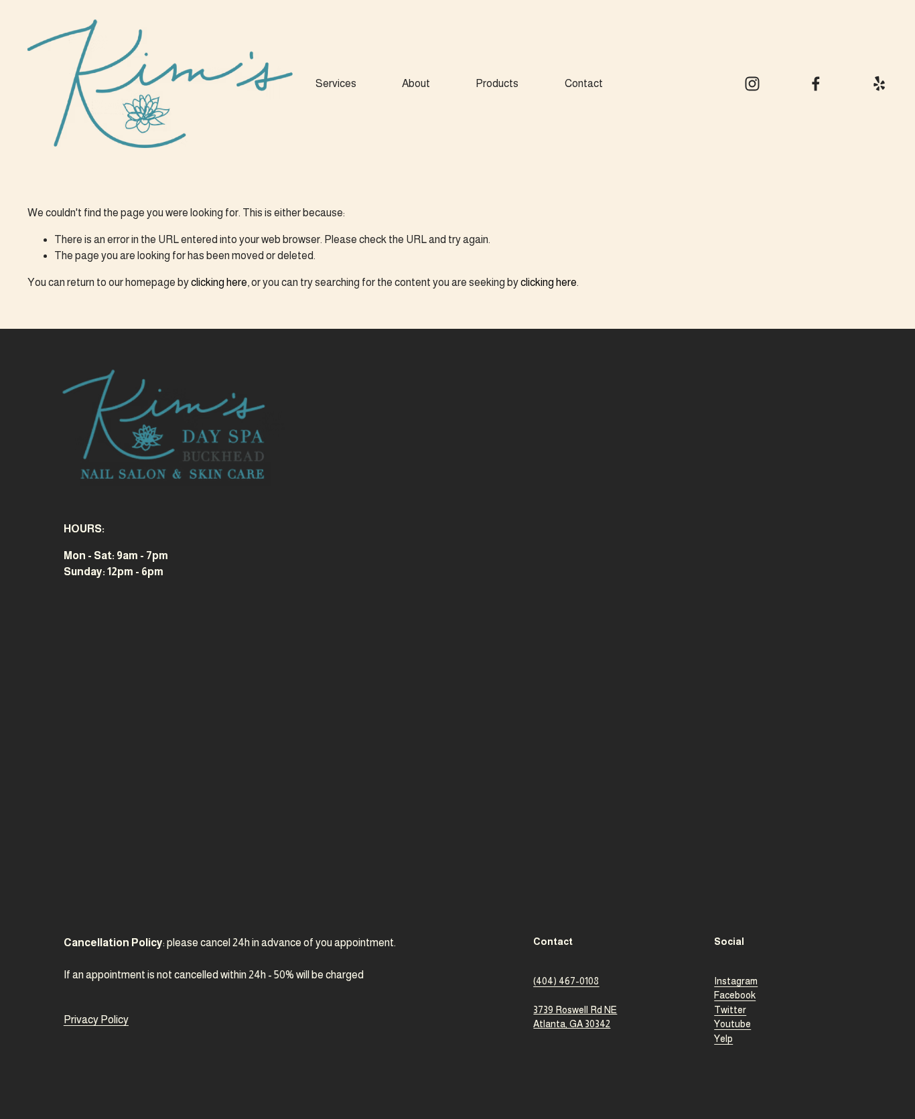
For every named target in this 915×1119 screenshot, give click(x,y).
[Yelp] (879, 83)
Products (497, 83)
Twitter (730, 1009)
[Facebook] (816, 83)
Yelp (723, 1038)
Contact (584, 83)
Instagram (736, 981)
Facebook (735, 995)
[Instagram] (752, 83)
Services (335, 83)
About (416, 83)
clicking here (219, 282)
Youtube (732, 1024)
